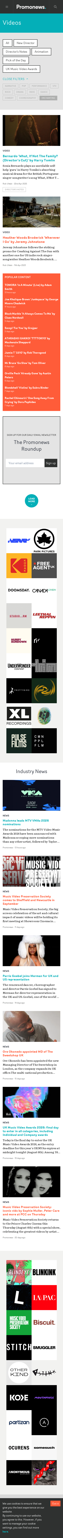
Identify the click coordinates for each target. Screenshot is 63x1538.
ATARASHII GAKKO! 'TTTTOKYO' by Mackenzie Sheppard (27, 340)
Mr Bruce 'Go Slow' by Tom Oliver (25, 363)
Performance (39, 86)
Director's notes (14, 189)
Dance (44, 92)
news (6, 815)
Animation (41, 51)
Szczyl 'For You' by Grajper (21, 328)
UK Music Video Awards (21, 69)
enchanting (48, 98)
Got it (55, 1503)
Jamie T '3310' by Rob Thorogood (25, 353)
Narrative (10, 86)
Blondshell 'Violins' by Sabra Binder (27, 388)
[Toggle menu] (7, 7)
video (6, 150)
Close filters (13, 79)
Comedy (9, 98)
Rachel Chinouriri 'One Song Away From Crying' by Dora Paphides (29, 400)
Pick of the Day (16, 60)
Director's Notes (16, 51)
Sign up (51, 463)
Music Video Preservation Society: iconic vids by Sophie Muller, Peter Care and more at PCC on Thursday (31, 1210)
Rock (8, 92)
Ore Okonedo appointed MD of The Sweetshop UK (28, 1053)
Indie (32, 92)
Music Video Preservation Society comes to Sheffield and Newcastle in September (29, 900)
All (7, 43)
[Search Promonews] (55, 7)
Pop (24, 86)
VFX (54, 86)
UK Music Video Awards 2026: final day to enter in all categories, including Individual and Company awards (31, 1131)
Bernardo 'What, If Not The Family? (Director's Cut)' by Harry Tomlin (30, 158)
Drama (20, 92)
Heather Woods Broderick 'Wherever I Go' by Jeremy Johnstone (31, 239)
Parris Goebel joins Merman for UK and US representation (30, 977)
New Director (25, 43)
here (5, 1531)
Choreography (27, 98)
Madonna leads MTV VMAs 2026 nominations (26, 822)
